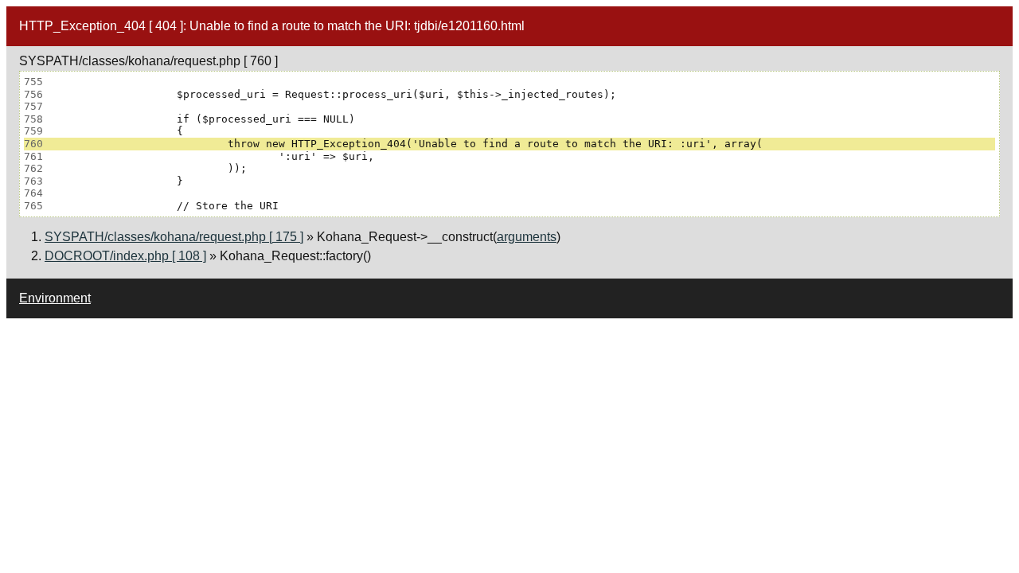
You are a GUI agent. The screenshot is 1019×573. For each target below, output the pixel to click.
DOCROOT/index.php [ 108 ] (125, 256)
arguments (526, 237)
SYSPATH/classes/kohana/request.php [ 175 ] (174, 237)
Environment (55, 298)
